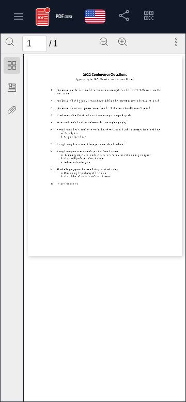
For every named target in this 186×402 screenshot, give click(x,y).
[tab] (12, 67)
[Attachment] (12, 110)
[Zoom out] (104, 42)
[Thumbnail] (12, 65)
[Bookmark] (12, 87)
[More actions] (176, 42)
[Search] (10, 42)
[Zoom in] (122, 42)
